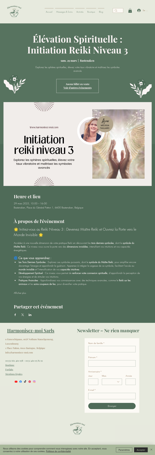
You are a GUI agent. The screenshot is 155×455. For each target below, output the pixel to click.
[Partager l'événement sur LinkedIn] (30, 315)
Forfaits (9, 369)
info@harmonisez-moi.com (19, 352)
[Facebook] (20, 381)
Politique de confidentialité (58, 451)
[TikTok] (25, 381)
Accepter (141, 449)
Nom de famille (96, 343)
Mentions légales (13, 374)
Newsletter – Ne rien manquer (108, 330)
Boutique (9, 365)
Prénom (92, 357)
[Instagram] (34, 381)
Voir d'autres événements (78, 87)
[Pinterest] (29, 381)
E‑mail (92, 390)
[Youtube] (16, 381)
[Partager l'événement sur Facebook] (15, 315)
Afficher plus (20, 293)
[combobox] (112, 382)
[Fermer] (151, 450)
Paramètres (124, 449)
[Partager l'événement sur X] (22, 315)
